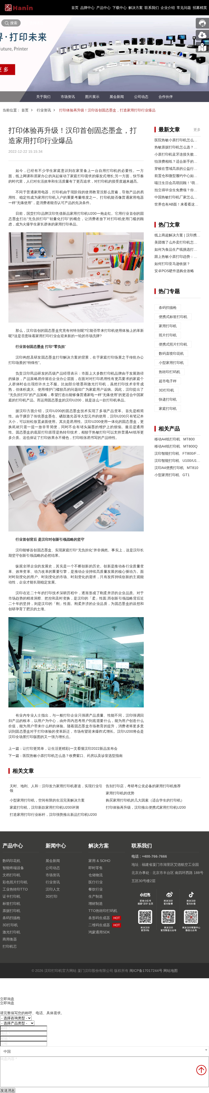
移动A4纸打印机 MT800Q (176, 446)
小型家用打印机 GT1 (172, 475)
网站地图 (170, 971)
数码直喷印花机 (171, 353)
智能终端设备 (13, 868)
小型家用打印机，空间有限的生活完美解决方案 (47, 800)
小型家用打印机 (171, 363)
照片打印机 (168, 335)
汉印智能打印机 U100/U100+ (178, 461)
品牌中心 (87, 8)
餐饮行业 (95, 889)
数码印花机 (11, 861)
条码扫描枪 (168, 308)
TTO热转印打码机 (102, 911)
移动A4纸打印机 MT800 (174, 439)
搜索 (13, 23)
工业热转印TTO (15, 889)
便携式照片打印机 (173, 344)
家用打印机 (168, 326)
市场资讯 (68, 97)
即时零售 (95, 868)
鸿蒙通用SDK (99, 932)
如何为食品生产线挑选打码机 (177, 249)
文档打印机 (11, 875)
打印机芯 (10, 946)
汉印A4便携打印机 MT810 (176, 468)
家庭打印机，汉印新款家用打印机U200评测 (44, 807)
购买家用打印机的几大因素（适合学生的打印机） (145, 800)
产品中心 (103, 8)
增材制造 (95, 903)
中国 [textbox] (7, 1051)
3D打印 (51, 896)
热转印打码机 (169, 372)
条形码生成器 (104, 918)
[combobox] (104, 1051)
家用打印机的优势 (120, 793)
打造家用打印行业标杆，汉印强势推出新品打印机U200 (53, 814)
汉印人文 (53, 889)
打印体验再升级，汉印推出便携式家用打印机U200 (146, 807)
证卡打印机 (11, 896)
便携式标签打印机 (173, 317)
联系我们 (152, 8)
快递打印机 (168, 399)
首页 (75, 8)
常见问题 (184, 8)
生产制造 (95, 896)
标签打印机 (11, 903)
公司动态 (141, 97)
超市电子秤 (168, 381)
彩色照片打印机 (15, 882)
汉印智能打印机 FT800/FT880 (179, 453)
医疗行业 (95, 882)
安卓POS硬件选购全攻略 (174, 271)
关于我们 (43, 97)
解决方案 (135, 8)
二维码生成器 (104, 925)
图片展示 (92, 97)
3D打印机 (166, 390)
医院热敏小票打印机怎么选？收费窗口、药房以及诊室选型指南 (73, 756)
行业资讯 (44, 110)
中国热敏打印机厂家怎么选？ (177, 197)
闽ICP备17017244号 (145, 971)
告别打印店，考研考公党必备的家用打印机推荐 (143, 786)
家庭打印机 (168, 408)
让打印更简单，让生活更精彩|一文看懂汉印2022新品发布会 (70, 748)
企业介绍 (168, 8)
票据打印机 (11, 911)
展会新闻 (117, 97)
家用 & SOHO (99, 861)
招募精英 (200, 8)
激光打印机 (11, 932)
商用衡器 (10, 939)
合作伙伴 (166, 97)
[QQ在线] (202, 47)
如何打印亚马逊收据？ (172, 264)
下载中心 (119, 8)
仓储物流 (95, 875)
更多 (197, 130)
